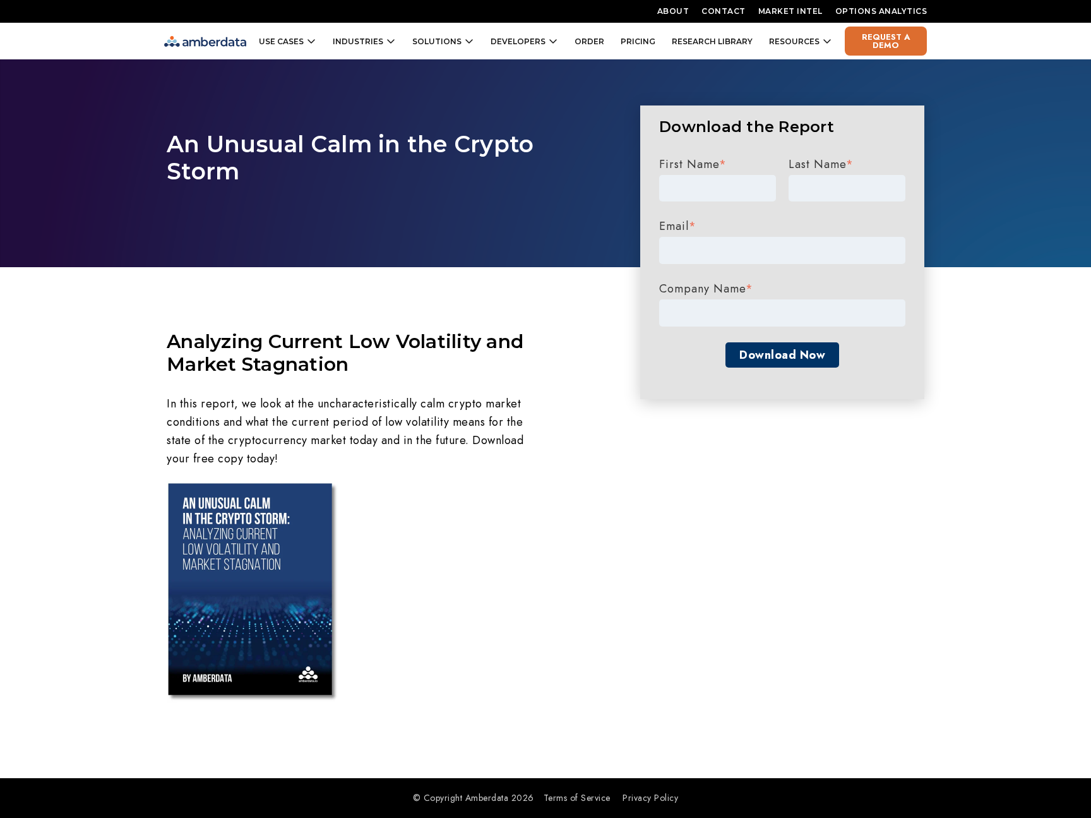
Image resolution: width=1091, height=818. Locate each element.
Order (589, 41)
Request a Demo (886, 41)
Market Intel (790, 11)
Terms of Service (577, 797)
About (673, 11)
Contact (723, 11)
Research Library (712, 41)
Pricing (638, 41)
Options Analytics (881, 11)
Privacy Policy (650, 797)
